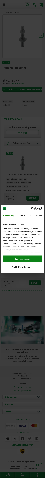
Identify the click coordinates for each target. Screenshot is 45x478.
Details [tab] (22, 216)
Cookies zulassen (22, 259)
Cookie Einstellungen (21, 267)
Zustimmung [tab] (8, 216)
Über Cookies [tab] (36, 216)
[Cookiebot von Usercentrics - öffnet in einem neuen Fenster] (31, 208)
